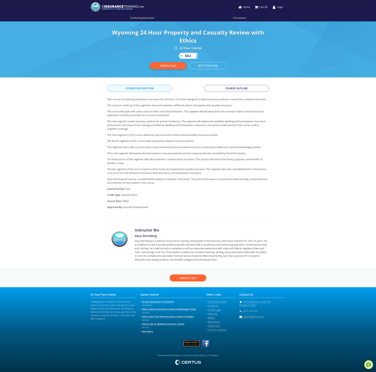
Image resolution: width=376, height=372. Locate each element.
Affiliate (211, 317)
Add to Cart (168, 66)
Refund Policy (214, 322)
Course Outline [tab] (236, 88)
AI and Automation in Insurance (158, 301)
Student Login (214, 309)
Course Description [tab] (139, 88)
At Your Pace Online (217, 301)
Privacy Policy (214, 325)
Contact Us (213, 305)
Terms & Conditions (217, 329)
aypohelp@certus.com (253, 316)
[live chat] (368, 364)
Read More (147, 331)
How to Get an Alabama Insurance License (163, 324)
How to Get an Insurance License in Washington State (169, 309)
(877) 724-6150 (208, 66)
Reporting (212, 313)
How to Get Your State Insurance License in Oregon (168, 316)
